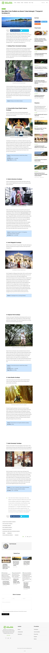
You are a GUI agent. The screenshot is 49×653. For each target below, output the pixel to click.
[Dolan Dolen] (7, 2)
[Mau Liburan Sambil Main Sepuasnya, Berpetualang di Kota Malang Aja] (27, 576)
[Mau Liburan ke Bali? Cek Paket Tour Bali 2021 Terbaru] (16, 558)
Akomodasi (36, 65)
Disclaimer (35, 636)
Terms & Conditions (37, 631)
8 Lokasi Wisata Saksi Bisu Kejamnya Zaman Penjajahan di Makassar (41, 82)
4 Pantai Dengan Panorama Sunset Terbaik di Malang (6, 583)
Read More (8, 635)
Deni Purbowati (12, 543)
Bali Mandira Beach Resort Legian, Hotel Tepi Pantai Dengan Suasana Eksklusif (41, 174)
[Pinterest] (3, 37)
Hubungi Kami (20, 634)
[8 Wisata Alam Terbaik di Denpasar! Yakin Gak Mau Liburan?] (16, 574)
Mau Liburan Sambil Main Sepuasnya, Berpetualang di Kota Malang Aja (27, 585)
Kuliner (36, 112)
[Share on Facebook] (3, 32)
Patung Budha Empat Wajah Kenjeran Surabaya (11, 531)
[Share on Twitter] (3, 35)
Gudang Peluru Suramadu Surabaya (9, 521)
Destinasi (36, 93)
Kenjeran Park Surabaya (7, 529)
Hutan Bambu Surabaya (7, 525)
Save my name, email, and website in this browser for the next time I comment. (15, 611)
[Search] (46, 2)
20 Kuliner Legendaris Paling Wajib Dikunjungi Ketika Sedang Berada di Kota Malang (40, 40)
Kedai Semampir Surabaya (7, 527)
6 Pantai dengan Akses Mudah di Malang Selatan (27, 563)
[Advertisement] (19, 169)
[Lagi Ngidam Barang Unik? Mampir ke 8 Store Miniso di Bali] (6, 560)
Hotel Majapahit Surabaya (7, 523)
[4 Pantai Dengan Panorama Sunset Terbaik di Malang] (6, 576)
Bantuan (19, 629)
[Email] (3, 40)
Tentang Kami (36, 629)
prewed (4, 533)
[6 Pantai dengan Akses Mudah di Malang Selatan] (27, 558)
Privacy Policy (36, 634)
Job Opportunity (20, 631)
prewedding (9, 533)
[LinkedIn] (29, 536)
